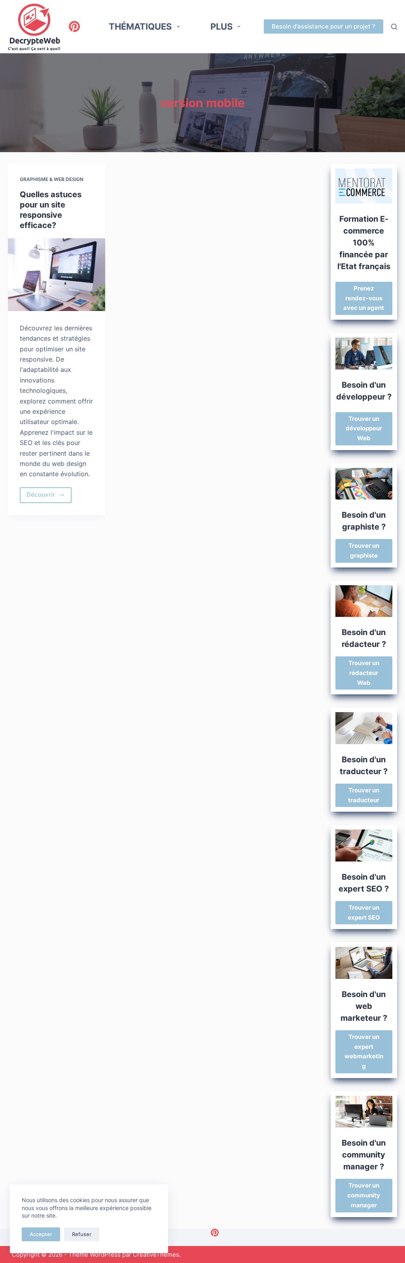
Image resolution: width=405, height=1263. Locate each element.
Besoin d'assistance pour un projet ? (323, 26)
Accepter (41, 1234)
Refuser (81, 1234)
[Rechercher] (394, 27)
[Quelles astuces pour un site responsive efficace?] (56, 274)
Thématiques (140, 26)
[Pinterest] (74, 26)
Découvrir (49, 497)
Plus (221, 26)
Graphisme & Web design (51, 179)
